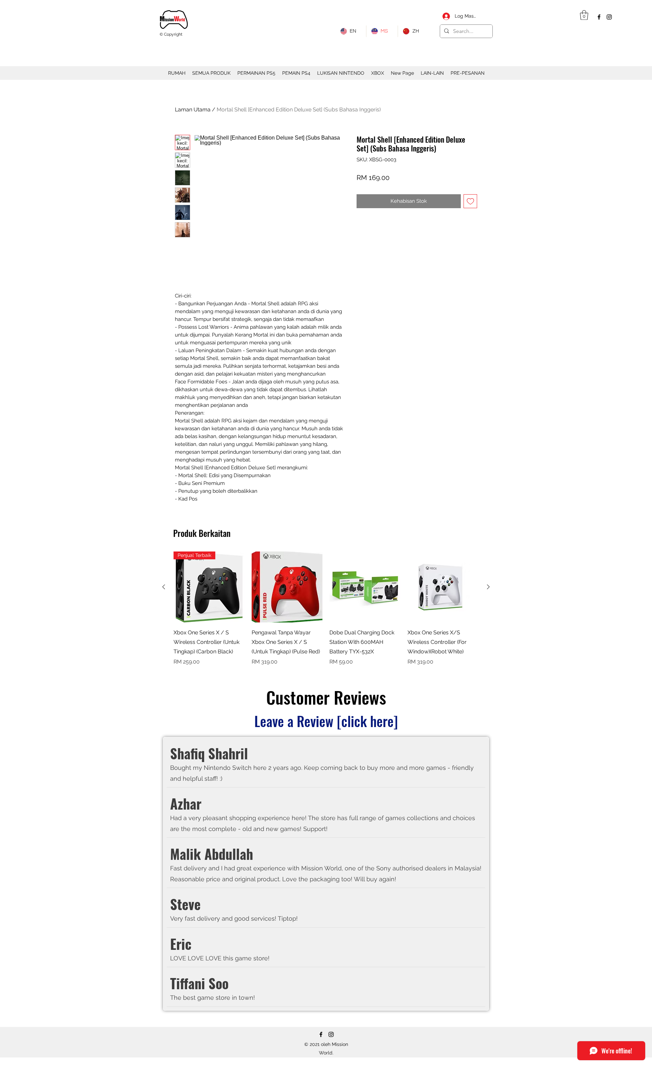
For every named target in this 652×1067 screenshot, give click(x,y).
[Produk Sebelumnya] (164, 587)
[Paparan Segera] (287, 587)
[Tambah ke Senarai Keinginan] (470, 201)
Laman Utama (193, 109)
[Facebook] (599, 17)
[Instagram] (609, 17)
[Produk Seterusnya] (488, 587)
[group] (326, 609)
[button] (584, 15)
